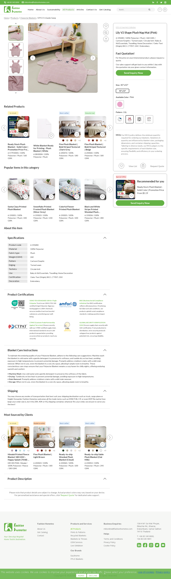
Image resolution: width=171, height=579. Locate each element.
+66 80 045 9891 (144, 539)
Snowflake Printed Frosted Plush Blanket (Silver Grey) (43, 209)
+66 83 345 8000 (13, 2)
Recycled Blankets (78, 535)
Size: (122, 85)
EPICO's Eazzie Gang (47, 18)
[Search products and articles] (149, 9)
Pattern (12, 261)
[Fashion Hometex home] (13, 9)
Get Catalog (42, 532)
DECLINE (93, 575)
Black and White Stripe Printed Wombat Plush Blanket (92, 209)
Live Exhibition (77, 545)
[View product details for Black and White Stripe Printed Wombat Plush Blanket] (95, 189)
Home (6, 18)
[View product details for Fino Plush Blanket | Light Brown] (44, 437)
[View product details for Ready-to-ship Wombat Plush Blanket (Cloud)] (70, 437)
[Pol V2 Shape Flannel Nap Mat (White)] (120, 119)
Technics (13, 269)
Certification (15, 277)
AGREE (81, 575)
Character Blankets (28, 18)
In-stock (13, 113)
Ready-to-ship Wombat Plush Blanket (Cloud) (66, 457)
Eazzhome (75, 555)
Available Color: (125, 97)
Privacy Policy (109, 542)
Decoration (14, 281)
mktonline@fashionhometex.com (36, 2)
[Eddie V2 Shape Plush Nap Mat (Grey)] (139, 119)
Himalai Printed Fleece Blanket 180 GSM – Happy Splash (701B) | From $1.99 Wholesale (18, 457)
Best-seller (64, 113)
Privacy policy (163, 572)
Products (14, 18)
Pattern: (121, 112)
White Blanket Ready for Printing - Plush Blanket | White (43, 148)
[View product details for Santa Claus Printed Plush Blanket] (18, 189)
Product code (15, 245)
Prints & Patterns (78, 532)
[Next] (109, 127)
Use (10, 273)
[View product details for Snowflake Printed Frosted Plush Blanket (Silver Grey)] (44, 189)
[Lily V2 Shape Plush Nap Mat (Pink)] (129, 119)
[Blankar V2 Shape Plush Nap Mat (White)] (149, 119)
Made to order (39, 423)
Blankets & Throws (79, 539)
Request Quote (67, 495)
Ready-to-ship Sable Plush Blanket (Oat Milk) (94, 457)
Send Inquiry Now (133, 72)
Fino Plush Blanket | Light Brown (42, 455)
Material (13, 249)
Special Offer (121, 177)
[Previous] (4, 127)
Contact (40, 535)
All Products (76, 529)
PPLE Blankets (77, 559)
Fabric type (14, 253)
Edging (12, 265)
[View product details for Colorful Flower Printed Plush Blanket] (70, 189)
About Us (41, 529)
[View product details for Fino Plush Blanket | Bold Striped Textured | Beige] (95, 127)
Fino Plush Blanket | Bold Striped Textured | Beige (95, 147)
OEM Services (76, 542)
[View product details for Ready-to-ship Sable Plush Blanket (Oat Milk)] (95, 437)
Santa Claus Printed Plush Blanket (17, 207)
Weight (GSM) (15, 257)
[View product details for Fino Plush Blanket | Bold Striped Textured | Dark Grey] (70, 127)
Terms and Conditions (113, 539)
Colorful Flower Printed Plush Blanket (69, 207)
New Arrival (90, 113)
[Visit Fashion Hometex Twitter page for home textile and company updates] (158, 544)
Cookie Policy (109, 545)
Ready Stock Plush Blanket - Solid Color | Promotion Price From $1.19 (18, 147)
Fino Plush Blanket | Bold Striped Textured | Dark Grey (69, 147)
